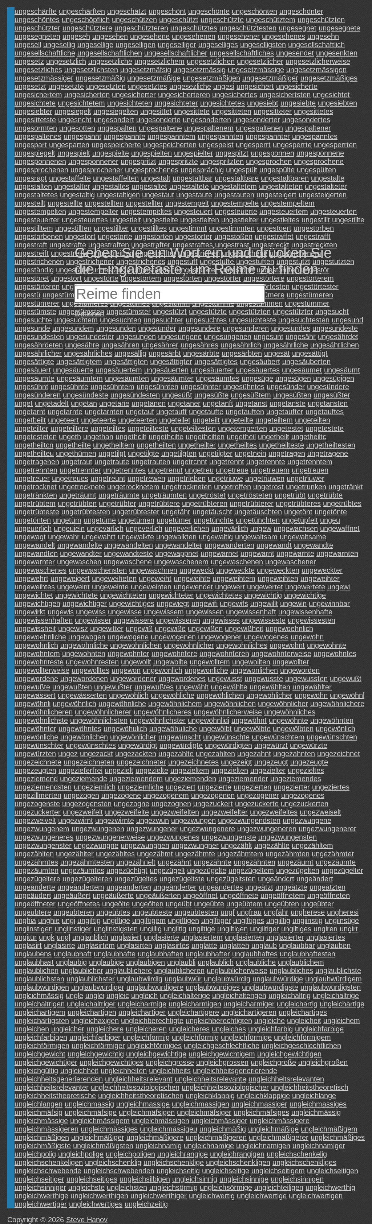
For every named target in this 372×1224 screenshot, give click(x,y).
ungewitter (107, 628)
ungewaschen (79, 562)
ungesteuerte (236, 211)
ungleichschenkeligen (49, 1162)
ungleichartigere (193, 1012)
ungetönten (33, 520)
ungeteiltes (107, 428)
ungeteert (63, 420)
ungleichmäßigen (42, 1137)
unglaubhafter (208, 954)
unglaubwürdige (277, 979)
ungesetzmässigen (316, 70)
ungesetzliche (110, 61)
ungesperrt (253, 145)
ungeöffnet (200, 895)
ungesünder (286, 387)
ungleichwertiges (95, 1204)
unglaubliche (256, 962)
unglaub (264, 945)
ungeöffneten (328, 895)
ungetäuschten (258, 512)
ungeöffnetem (282, 895)
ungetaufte (206, 412)
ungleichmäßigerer (278, 1137)
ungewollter (290, 662)
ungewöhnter (35, 729)
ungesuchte (33, 320)
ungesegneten (37, 36)
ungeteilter (31, 428)
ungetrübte (325, 495)
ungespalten (117, 128)
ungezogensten (87, 804)
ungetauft (171, 412)
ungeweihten (278, 578)
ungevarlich (105, 528)
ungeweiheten (114, 578)
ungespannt (82, 136)
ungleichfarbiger (95, 1037)
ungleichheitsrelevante (210, 1079)
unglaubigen (145, 962)
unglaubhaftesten (307, 954)
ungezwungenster (43, 845)
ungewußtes (154, 687)
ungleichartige (342, 1004)
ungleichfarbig (270, 1029)
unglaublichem (301, 962)
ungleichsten (127, 1187)
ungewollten (251, 662)
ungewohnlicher (189, 645)
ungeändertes (221, 887)
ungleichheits (170, 1071)
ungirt (349, 929)
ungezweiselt (320, 812)
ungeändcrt (276, 879)
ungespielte (110, 153)
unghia (25, 920)
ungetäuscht (212, 512)
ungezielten (229, 770)
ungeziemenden (190, 779)
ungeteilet (174, 420)
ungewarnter (35, 562)
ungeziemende (83, 779)
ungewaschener (290, 562)
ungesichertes (234, 95)
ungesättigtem (79, 362)
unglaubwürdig (227, 979)
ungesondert (114, 120)
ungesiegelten (115, 111)
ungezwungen (193, 820)
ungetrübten (77, 503)
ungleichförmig (195, 1037)
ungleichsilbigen (145, 1179)
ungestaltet (149, 186)
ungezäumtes (82, 870)
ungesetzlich (66, 61)
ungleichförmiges (154, 1046)
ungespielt (73, 153)
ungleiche (269, 1021)
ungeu (330, 520)
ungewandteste (128, 553)
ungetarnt (30, 412)
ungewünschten (332, 737)
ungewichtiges (131, 603)
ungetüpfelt (300, 520)
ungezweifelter (224, 812)
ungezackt (96, 754)
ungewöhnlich (74, 704)
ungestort (80, 236)
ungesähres (199, 345)
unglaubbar (297, 945)
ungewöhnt (249, 720)
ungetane (114, 403)
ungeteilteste (148, 428)
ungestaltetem (234, 186)
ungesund (347, 320)
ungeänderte (35, 887)
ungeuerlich (33, 528)
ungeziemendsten (43, 787)
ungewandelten (128, 545)
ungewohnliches (241, 645)
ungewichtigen (37, 603)
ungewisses (221, 620)
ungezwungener (152, 829)
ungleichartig (297, 1004)
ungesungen (136, 337)
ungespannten (220, 136)
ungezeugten (35, 770)
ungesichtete (35, 103)
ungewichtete (76, 595)
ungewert (230, 587)
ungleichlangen (38, 1104)
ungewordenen (84, 679)
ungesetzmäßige (154, 78)
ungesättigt (310, 353)
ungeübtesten (196, 912)
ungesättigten (126, 362)
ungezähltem (312, 845)
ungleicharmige (142, 1004)
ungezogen (81, 795)
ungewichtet (34, 595)
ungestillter (111, 228)
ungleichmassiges (318, 1104)
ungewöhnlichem (175, 704)
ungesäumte (34, 378)
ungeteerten (137, 420)
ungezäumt (296, 862)
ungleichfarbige (319, 1029)
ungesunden (116, 328)
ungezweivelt (35, 820)
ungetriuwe (225, 478)
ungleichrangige (182, 1154)
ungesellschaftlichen (109, 53)
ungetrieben (186, 478)
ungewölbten (293, 729)
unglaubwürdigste (270, 987)
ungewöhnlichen (230, 704)
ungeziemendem (136, 779)
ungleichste (86, 1187)
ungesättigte (34, 362)
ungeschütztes (193, 28)
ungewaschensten (98, 570)
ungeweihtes (35, 587)
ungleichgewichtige (156, 1054)
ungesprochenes (151, 170)
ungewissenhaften (44, 620)
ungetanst (251, 403)
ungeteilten (312, 420)
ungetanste (288, 403)
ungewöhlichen (220, 695)
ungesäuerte (73, 370)
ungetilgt (112, 453)
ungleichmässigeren (46, 1129)
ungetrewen (146, 478)
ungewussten (306, 679)
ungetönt (298, 512)
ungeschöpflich (86, 20)
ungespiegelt (35, 153)
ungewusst (225, 679)
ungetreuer (32, 478)
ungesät (277, 353)
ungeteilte (237, 420)
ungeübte (209, 904)
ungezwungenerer (327, 829)
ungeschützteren (141, 28)
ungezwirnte (114, 820)
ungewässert (35, 695)
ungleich (144, 996)
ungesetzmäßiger (270, 78)
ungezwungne (96, 845)
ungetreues (70, 478)
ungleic (117, 996)
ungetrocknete (82, 487)
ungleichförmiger (98, 1046)
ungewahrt (99, 537)
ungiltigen (232, 929)
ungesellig (59, 45)
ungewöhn (311, 695)
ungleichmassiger (259, 1104)
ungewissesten (311, 620)
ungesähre (82, 345)
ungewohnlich (36, 645)
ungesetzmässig (199, 70)
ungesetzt (30, 86)
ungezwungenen (98, 829)
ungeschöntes (37, 20)
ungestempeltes (146, 211)
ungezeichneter (141, 762)
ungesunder (157, 328)
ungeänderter (175, 887)
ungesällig (130, 353)
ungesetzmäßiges (328, 78)
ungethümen (76, 453)
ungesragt (31, 178)
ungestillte (348, 220)
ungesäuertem (119, 370)
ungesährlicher (38, 353)
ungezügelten (297, 870)
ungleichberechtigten (219, 1021)
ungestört (66, 278)
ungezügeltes (135, 879)
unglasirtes (171, 945)
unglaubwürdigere (154, 987)
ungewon (126, 670)
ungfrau (249, 912)
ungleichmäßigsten (103, 1146)
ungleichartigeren (248, 1012)
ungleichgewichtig (96, 1054)
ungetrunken (306, 487)
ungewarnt (257, 553)
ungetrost (268, 487)
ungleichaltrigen (40, 1004)
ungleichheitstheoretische (55, 1096)
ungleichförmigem (302, 1037)
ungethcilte (166, 437)
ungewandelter (178, 545)
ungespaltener (308, 128)
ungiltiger (264, 929)
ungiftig (89, 920)
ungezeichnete (38, 762)
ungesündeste (85, 395)
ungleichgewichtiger (46, 1062)
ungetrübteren (204, 503)
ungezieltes (306, 770)
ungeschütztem (270, 20)
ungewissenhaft (251, 612)
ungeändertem (80, 887)
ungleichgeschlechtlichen (301, 1046)
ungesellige (95, 45)
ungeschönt (167, 11)
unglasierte (161, 937)
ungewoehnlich (289, 628)
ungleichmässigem (100, 1121)
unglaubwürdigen (42, 987)
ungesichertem (38, 95)
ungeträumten (164, 495)
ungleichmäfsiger (204, 1112)
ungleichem (341, 1021)
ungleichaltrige (336, 996)
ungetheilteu (34, 453)
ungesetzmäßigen (211, 78)
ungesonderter (256, 120)
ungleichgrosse (170, 1062)
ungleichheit (79, 1071)
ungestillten (73, 228)
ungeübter (317, 904)
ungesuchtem (76, 320)
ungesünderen (38, 395)
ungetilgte (143, 453)
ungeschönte (209, 11)
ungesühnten (157, 387)
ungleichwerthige (41, 1196)
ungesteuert (193, 211)
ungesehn (323, 36)
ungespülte (277, 170)
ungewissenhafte (305, 612)
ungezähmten (288, 854)
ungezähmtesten (87, 862)
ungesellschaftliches (242, 53)
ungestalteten (281, 186)
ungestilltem (34, 228)
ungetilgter (215, 453)
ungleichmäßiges (338, 1137)
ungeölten (147, 904)
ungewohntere (174, 654)
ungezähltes (115, 854)
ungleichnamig (159, 1146)
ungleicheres (189, 1029)
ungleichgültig (36, 1071)
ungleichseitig (178, 1171)
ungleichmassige (143, 1104)
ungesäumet (302, 370)
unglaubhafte (115, 954)
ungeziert (180, 787)
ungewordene (36, 679)
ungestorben (314, 228)
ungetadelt (52, 403)
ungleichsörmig (173, 1187)
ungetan (84, 403)
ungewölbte (252, 729)
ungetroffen (232, 487)
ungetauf (140, 412)
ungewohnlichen (136, 645)
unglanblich (90, 937)
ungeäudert (33, 895)
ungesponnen (272, 153)
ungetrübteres (298, 503)
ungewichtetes (219, 595)
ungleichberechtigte (152, 1021)
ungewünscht (179, 737)
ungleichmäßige (273, 1129)
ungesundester (90, 337)
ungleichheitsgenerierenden (59, 1079)
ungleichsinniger (40, 1187)
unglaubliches (291, 970)
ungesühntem (112, 387)
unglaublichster (90, 979)
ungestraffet (274, 236)
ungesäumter (172, 378)
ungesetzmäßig (100, 78)
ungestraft (31, 245)
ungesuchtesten (303, 320)
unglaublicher (82, 970)
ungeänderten (128, 887)
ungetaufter (284, 412)
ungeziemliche (140, 787)
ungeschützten (321, 20)
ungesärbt (165, 353)
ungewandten (36, 553)
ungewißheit (244, 628)
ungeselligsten (263, 45)
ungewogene (128, 637)
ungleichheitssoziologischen (135, 1087)
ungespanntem (171, 136)
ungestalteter (326, 186)
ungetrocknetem (133, 487)
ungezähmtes (36, 862)
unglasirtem (96, 945)
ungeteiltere (69, 428)
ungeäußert (71, 895)
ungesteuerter (37, 220)
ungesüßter (332, 395)
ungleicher (67, 1029)
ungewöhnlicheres (162, 712)
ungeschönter (301, 11)
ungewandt (274, 545)
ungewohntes (335, 654)
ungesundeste (335, 328)
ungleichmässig (316, 1112)
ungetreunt (107, 478)
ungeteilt (206, 420)
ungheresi (343, 912)
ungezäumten (36, 870)
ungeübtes (113, 912)
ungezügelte (206, 870)
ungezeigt (236, 762)
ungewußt (345, 679)
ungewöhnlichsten (99, 720)
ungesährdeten (39, 345)
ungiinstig (307, 920)
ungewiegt (173, 603)
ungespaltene (160, 128)
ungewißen (205, 628)
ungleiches (229, 1029)
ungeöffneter (35, 904)
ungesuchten (120, 320)
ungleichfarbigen (41, 1037)
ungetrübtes (342, 503)
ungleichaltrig (289, 996)
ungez (68, 754)
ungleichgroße (273, 1062)
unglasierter (285, 937)
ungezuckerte (257, 804)
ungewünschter (39, 745)
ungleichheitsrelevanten (286, 1079)
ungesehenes (283, 36)
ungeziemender (243, 779)
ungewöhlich (129, 695)
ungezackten (135, 754)
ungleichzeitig (146, 1204)
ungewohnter (128, 654)
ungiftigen (183, 920)
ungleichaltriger (91, 1004)
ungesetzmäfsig (145, 70)
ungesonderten (207, 120)
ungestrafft (313, 236)
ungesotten (77, 128)
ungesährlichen (334, 345)
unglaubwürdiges (213, 987)
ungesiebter (33, 111)
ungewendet (193, 587)
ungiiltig (278, 920)
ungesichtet (331, 95)
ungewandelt (35, 545)
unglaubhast (34, 962)
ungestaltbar (193, 178)
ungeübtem (244, 904)
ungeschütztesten (247, 28)
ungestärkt (73, 270)
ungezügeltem (251, 870)
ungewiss (91, 612)
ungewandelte (79, 545)
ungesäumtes (217, 378)
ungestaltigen (118, 195)
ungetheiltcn (34, 445)
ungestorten (153, 236)
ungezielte (152, 770)
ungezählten (34, 854)
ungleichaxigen (95, 1021)
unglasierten (244, 937)
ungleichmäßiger (97, 1137)
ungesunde (32, 328)
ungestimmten (232, 228)
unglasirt (28, 945)
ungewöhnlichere (337, 704)
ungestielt (125, 220)
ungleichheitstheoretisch (309, 1087)
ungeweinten (151, 587)
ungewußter (113, 687)
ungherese (308, 912)
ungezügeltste (182, 879)
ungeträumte (119, 495)
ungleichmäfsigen (147, 1112)
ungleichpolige (81, 1154)
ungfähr (276, 912)
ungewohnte (326, 645)
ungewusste (263, 679)
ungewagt (30, 537)
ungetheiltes (237, 445)
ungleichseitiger (39, 1179)
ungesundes (290, 328)
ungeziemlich (95, 787)
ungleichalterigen (239, 996)
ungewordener (133, 679)
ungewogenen (173, 637)
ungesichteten (129, 103)
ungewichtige (305, 595)
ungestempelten (40, 211)
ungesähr (301, 337)
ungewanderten (229, 545)
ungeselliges (218, 45)
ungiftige (116, 920)
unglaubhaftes (255, 954)
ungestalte (327, 178)
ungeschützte (222, 20)
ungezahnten (294, 754)
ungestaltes (110, 186)
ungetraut (76, 462)
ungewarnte (295, 553)
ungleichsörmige (226, 1187)
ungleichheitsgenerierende (235, 1071)
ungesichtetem (81, 103)
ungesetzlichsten (91, 70)
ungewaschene (128, 562)
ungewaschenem (181, 562)
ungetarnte (65, 412)
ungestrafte (67, 245)
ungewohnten (83, 654)
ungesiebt (262, 103)
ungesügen (293, 378)
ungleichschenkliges (304, 1162)
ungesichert (255, 86)
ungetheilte (73, 445)
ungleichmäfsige (91, 1112)
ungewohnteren (224, 654)
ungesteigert (276, 195)
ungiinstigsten (116, 929)
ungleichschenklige (173, 1162)
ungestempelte (235, 203)
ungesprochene (319, 161)
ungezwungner (195, 845)
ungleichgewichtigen (289, 1054)
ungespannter (268, 136)
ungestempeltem (288, 203)
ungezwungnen (145, 845)
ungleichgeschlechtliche (221, 1046)
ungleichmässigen (160, 1121)
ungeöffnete (239, 895)
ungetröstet (207, 495)
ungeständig (34, 270)
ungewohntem (37, 654)
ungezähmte (195, 854)
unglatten (234, 945)
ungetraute (111, 462)
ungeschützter (37, 28)
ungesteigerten (323, 195)
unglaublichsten (39, 979)
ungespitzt (231, 153)
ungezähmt (155, 854)
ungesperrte (292, 145)
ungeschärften (82, 11)
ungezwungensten (287, 837)
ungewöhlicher (269, 695)
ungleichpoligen (130, 1154)
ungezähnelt (135, 862)
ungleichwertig (212, 1196)
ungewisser (93, 620)
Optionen (89, 314)
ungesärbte (201, 353)
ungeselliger (177, 45)
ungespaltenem (209, 128)
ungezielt (119, 770)
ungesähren (120, 345)
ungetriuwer (305, 478)
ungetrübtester (135, 512)
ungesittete (192, 111)
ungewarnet (219, 553)
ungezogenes (302, 795)
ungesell (28, 45)
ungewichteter (171, 595)
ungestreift (32, 253)
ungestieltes (280, 220)
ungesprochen (269, 161)
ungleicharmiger (249, 1004)
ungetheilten (156, 445)
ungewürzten (35, 754)
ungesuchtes (206, 320)
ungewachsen (296, 528)
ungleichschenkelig (297, 1154)
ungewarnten (337, 553)
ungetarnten (104, 412)
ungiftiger (216, 920)
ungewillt (264, 603)
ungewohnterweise (281, 654)
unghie (49, 920)
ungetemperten (242, 428)
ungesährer (160, 345)
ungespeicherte (116, 145)
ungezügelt (167, 870)
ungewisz (73, 628)
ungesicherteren (184, 95)
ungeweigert (70, 578)
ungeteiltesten (193, 428)
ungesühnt (31, 387)
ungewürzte (308, 745)
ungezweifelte (127, 812)
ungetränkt (345, 487)
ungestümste (35, 312)
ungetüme (100, 520)
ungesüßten (292, 395)
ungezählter (75, 854)
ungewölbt (215, 729)
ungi (68, 920)
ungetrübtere (159, 503)
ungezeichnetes (193, 762)
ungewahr (64, 537)
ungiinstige (342, 920)
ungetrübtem (35, 503)
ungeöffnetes (79, 904)
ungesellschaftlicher (175, 53)
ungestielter (240, 220)
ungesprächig (202, 170)
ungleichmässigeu (168, 1129)
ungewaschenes (40, 570)
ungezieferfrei (80, 770)
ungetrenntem (309, 462)
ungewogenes (266, 637)
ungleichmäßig (222, 1129)
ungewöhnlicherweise (228, 712)
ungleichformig (146, 1037)
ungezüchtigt (126, 870)
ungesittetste (35, 120)
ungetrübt (290, 495)
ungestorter (193, 236)
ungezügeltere (37, 879)
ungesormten (36, 128)
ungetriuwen (264, 478)
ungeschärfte (36, 11)
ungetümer (174, 520)
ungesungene (180, 337)
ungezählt (236, 845)
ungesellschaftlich (316, 45)
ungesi (223, 86)
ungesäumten (127, 378)
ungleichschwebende (48, 1171)
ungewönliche (36, 737)
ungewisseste (264, 620)
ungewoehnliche (40, 637)
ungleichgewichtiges (111, 1062)
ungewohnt (287, 645)
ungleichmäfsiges (261, 1112)
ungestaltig (77, 195)
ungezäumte (336, 862)
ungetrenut (165, 470)
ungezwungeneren (266, 829)
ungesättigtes (216, 362)
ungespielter (193, 153)
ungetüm (67, 520)
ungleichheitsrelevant (139, 1079)
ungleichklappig (210, 1096)
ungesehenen (193, 36)
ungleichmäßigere (154, 1137)
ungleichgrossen (222, 1062)
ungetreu (199, 470)
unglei (94, 996)
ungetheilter (197, 445)
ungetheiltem (113, 445)
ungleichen (32, 1029)
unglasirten (134, 945)
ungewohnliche (84, 645)
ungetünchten (258, 520)
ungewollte (170, 662)
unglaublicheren (179, 970)
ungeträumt (77, 495)
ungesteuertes (85, 220)
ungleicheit (304, 1021)
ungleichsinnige (243, 1179)
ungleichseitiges (91, 1179)
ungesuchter (163, 320)
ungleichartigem (40, 1012)
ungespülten (316, 170)
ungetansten (328, 403)
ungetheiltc (308, 437)
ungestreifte (70, 253)
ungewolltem (210, 662)
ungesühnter (201, 387)
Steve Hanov (87, 1220)
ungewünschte (226, 737)
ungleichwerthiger (158, 1196)
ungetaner (184, 403)
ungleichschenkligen (238, 1162)
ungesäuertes (258, 370)
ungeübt (179, 904)
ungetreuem (270, 470)
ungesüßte (211, 395)
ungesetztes (147, 86)
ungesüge (257, 378)
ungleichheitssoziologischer (225, 1087)
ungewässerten (82, 695)
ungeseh (76, 36)
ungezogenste (37, 804)
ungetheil (241, 437)
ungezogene (121, 795)
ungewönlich (335, 729)
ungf (228, 912)
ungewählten (270, 687)
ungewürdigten (228, 745)
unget (24, 403)
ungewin (293, 603)
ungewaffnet (340, 528)
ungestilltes (149, 228)
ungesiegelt (72, 111)
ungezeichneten (89, 762)
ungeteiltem (274, 420)
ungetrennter (80, 470)
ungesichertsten (285, 95)
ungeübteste (152, 912)
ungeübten (282, 904)
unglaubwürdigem (333, 979)
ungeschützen (134, 20)
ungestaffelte (70, 178)
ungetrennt (226, 462)
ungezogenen (213, 795)
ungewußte (32, 687)
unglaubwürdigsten (330, 987)
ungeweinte (110, 587)
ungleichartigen (92, 1012)
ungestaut (158, 195)
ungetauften (245, 412)
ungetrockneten (187, 487)
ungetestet (286, 428)
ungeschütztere (87, 28)
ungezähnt (174, 862)
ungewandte (313, 545)
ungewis (61, 612)
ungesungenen (227, 337)
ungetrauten (151, 462)
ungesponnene (320, 153)
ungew (260, 528)
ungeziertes (330, 787)
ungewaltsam (256, 537)
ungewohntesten (92, 662)
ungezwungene (307, 820)
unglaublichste (338, 970)
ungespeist (216, 145)
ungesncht (75, 120)
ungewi (338, 587)
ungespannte (124, 136)
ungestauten (234, 195)
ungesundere (199, 328)
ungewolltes (90, 670)
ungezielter (268, 770)
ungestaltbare (237, 178)
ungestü (27, 295)
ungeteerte (98, 420)
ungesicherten (87, 95)
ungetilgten (179, 453)
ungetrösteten (250, 495)
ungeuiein (69, 528)
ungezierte (214, 787)
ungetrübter (117, 503)
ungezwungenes (173, 837)
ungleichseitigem (278, 1171)
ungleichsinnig (194, 1179)
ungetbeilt (30, 420)
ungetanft (218, 403)
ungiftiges (248, 920)
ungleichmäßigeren (216, 1137)
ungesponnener (93, 161)
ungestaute (194, 195)
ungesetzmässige (256, 70)
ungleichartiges (303, 1012)
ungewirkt (30, 612)
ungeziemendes (295, 779)
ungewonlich (162, 670)
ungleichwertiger (41, 1204)
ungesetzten (106, 86)
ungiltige (202, 929)
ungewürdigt (137, 745)
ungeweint (73, 587)
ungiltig (175, 929)
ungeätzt (259, 887)
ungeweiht (155, 578)
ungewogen (86, 637)
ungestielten (199, 220)
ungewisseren (178, 620)
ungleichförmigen (42, 1046)
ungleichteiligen (278, 1187)
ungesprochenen (41, 170)
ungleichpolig (35, 1154)
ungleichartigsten (42, 1021)
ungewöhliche (172, 695)
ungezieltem (189, 770)
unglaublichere (128, 970)
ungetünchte (214, 520)
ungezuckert (213, 804)
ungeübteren (73, 912)
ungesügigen (333, 378)
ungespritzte (178, 161)
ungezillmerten (38, 795)
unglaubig (71, 962)
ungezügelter (342, 870)
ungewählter (312, 687)
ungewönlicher (133, 737)
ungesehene (150, 36)
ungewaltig (216, 537)
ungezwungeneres (44, 837)
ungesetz (29, 61)
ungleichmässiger (219, 1121)
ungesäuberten (306, 362)
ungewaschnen (153, 570)
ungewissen (205, 612)
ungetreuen (310, 470)
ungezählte (272, 845)
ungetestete (325, 428)
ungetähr (176, 512)
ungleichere (105, 1029)
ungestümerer (37, 303)
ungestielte (160, 220)
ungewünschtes (91, 745)
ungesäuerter (212, 370)
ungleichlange (314, 1096)
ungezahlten (215, 754)
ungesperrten (335, 145)
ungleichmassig (89, 1104)
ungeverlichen (187, 528)
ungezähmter (333, 854)
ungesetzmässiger (44, 78)
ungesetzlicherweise (318, 61)
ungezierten (252, 787)
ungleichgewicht (40, 1054)
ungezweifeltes (274, 812)
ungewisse (125, 612)
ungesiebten (337, 103)
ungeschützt (178, 20)
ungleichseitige (225, 1171)
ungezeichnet (338, 754)
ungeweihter (320, 578)
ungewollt (136, 662)
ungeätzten (327, 887)
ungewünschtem (278, 737)
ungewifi (204, 603)
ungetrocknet (36, 487)
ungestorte (115, 236)
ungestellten (104, 203)
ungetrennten (36, 470)
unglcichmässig (39, 996)
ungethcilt (131, 437)
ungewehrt (31, 578)
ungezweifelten (175, 812)
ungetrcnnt (190, 462)
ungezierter (292, 787)
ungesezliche (190, 86)
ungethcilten (205, 437)
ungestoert (274, 228)
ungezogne (131, 804)
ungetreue (232, 470)
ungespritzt (138, 161)
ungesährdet (338, 337)
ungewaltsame (303, 537)
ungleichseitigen (332, 1171)
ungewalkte (136, 537)
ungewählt (192, 687)
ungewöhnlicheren (44, 712)
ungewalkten (176, 537)
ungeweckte (235, 570)
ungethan (98, 437)
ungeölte (116, 904)
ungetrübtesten (85, 512)
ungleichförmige (246, 1037)
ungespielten (151, 153)
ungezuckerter (38, 812)
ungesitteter (273, 111)
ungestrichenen (39, 261)
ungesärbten (242, 353)
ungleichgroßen (323, 1062)
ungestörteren (37, 286)
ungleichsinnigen (297, 1179)
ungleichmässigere (280, 1121)
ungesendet (295, 53)
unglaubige (106, 962)
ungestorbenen (39, 236)
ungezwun (152, 820)
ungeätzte (291, 887)
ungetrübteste (37, 512)
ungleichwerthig (330, 1187)
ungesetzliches (38, 70)
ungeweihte (192, 578)
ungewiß (139, 628)
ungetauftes (325, 412)
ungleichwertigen (316, 1196)
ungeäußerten (158, 895)
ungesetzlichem (159, 61)
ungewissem (164, 612)
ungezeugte (309, 762)
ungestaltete (189, 186)
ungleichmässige (41, 1121)
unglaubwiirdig (139, 979)
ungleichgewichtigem (222, 1054)
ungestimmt (188, 228)
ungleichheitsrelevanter (52, 1087)
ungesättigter (171, 362)
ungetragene (327, 453)
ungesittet (156, 111)
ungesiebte (298, 103)
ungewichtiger (84, 603)
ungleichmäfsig (38, 1112)
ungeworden (300, 670)
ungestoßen (233, 236)
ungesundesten (39, 337)
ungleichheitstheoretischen (140, 1096)
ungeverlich (144, 528)
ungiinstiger (73, 929)
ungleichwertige (262, 1196)
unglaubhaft (73, 954)
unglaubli (181, 962)
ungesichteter (176, 103)
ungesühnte (69, 387)
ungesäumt (342, 370)
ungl (63, 937)
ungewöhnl (347, 695)
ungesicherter (134, 95)
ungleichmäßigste (43, 1146)
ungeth (70, 437)
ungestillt (316, 220)
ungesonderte (158, 120)
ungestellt (30, 203)
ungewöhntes (79, 729)
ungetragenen (37, 462)
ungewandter (81, 553)
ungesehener (239, 36)
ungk (46, 937)
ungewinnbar (329, 603)
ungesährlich (241, 345)
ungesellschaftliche (45, 53)
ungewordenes (182, 679)
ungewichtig (263, 595)
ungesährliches (88, 353)
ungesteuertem (283, 211)
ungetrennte (265, 462)
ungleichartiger (142, 1012)
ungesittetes (313, 111)
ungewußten (72, 687)
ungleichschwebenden (119, 1171)
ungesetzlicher (260, 61)
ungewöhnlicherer (103, 712)
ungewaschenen (237, 562)
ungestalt (155, 178)
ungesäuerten (166, 370)
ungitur (26, 937)
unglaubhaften (160, 954)
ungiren (325, 929)
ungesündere (328, 387)
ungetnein (250, 453)
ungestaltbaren (285, 178)
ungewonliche (206, 670)
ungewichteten (123, 595)
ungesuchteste (252, 320)
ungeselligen (135, 45)
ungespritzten (222, 161)
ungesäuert (33, 370)
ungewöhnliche (122, 704)
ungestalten (33, 186)
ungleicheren (146, 1029)
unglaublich (216, 962)
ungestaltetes (36, 195)
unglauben (334, 945)
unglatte (204, 945)
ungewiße (170, 628)
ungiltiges (296, 929)
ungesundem (73, 328)
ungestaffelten (116, 178)
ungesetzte (66, 86)
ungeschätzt (126, 11)
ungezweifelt (83, 812)
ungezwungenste (229, 837)
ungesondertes (306, 120)
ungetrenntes (124, 470)
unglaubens (33, 954)
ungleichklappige (263, 1096)
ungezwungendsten (249, 820)
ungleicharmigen (195, 1004)
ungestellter (144, 203)
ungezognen (171, 804)
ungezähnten (254, 862)
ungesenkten (336, 53)
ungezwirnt (75, 820)
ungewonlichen (254, 670)
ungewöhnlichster (158, 720)
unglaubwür (183, 979)
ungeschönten (254, 11)
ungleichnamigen (263, 1146)
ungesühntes (243, 387)
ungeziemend (36, 779)
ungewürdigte (181, 745)
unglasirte (59, 945)
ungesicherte (297, 86)
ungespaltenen (259, 128)
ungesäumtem (80, 378)
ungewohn (307, 637)
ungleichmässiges (109, 1129)
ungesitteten (231, 111)
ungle (74, 996)
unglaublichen (36, 970)
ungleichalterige (185, 996)
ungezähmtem (240, 854)
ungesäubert (260, 362)
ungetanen (149, 403)
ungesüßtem (251, 395)
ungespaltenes (38, 136)
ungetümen (136, 520)
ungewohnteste (39, 662)
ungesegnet (297, 28)
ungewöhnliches (289, 712)
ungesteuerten (333, 211)
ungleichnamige (209, 1146)
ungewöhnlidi (208, 720)
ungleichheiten (124, 1071)
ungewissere (133, 620)
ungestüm (58, 295)
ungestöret (32, 278)
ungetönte (331, 512)
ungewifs (234, 603)
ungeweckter (322, 570)
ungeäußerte (113, 895)
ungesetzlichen (211, 61)
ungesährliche (285, 345)
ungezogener (258, 795)
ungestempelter (93, 211)
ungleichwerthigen (99, 1196)
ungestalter (72, 186)
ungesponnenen (40, 161)
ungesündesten (135, 395)
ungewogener (220, 637)
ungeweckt (196, 570)
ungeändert (314, 879)
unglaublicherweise (237, 970)
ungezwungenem (42, 829)
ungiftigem (149, 920)
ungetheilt (273, 437)
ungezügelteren (87, 879)
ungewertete (305, 587)
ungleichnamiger (318, 1146)
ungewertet (265, 587)
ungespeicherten (170, 145)
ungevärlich (229, 528)
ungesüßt (177, 395)
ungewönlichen (84, 737)
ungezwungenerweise (110, 837)
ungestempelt (187, 203)
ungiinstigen (34, 929)
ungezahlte (176, 754)
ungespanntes (314, 136)
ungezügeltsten (231, 879)
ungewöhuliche (173, 729)
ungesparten (69, 145)
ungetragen (286, 453)
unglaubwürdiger (97, 987)
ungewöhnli (32, 704)
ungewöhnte (288, 720)
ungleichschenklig (113, 1162)
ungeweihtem (234, 578)
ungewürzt (271, 745)
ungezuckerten (304, 804)
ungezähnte (212, 862)
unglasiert (126, 937)
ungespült (241, 170)
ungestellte (65, 203)
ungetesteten (36, 437)
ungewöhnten (331, 720)
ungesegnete (339, 28)
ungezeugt (271, 762)
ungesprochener (96, 170)
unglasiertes (325, 937)
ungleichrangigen (237, 1154)
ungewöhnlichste (41, 720)
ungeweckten (278, 570)
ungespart (31, 145)
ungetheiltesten (330, 445)
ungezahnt (254, 754)
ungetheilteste (281, 445)
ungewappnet (176, 553)
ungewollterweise (42, 670)
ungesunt (268, 337)
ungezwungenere (207, 829)
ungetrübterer (252, 503)
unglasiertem (202, 937)
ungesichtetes (222, 103)
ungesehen (110, 36)
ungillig (151, 929)
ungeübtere (33, 912)
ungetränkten (36, 495)
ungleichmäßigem (329, 1129)
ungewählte (229, 687)
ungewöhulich (125, 729)
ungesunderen (246, 328)
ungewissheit (35, 628)
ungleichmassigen (200, 1104)
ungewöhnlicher (283, 704)
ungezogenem (166, 795)
